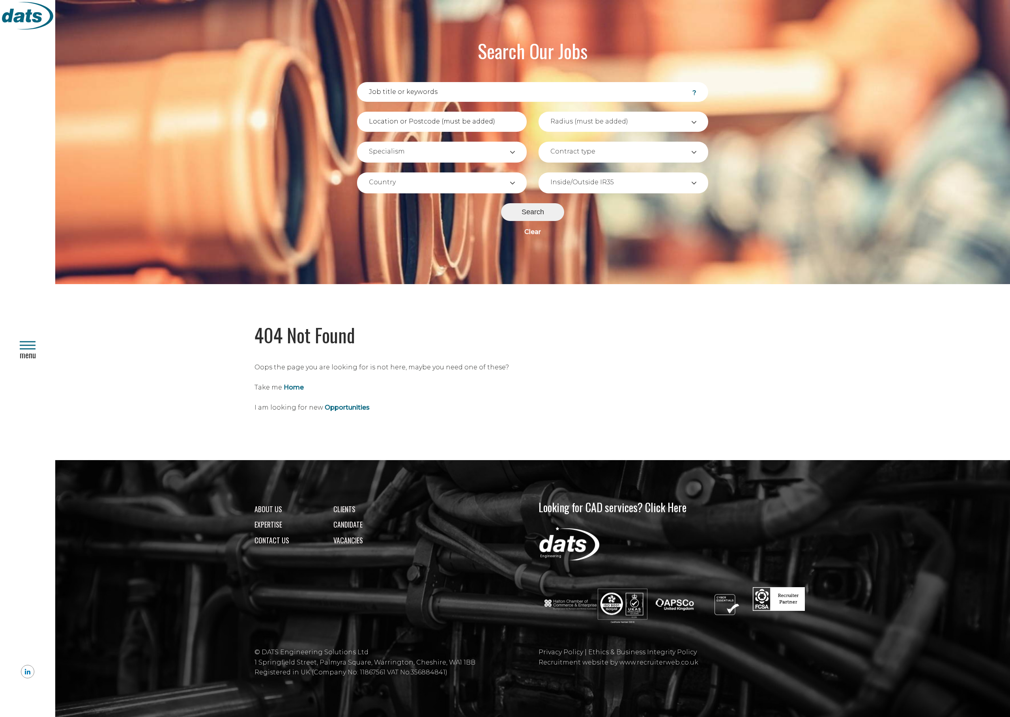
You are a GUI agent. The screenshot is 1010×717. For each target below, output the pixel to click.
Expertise (268, 524)
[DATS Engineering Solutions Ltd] (27, 17)
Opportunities (347, 407)
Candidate (348, 524)
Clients (344, 509)
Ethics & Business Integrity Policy (642, 652)
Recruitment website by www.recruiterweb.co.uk (618, 662)
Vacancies (348, 540)
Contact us (271, 540)
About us (268, 509)
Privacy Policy (561, 652)
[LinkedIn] (27, 671)
